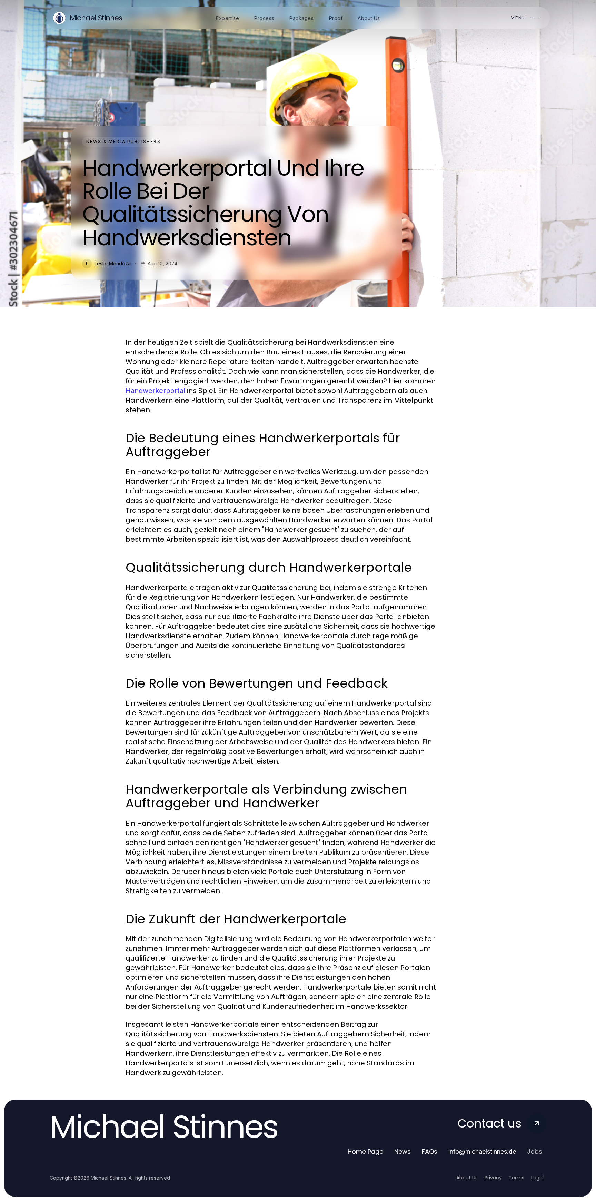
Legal (537, 1177)
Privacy (493, 1177)
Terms (516, 1177)
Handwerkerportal (155, 390)
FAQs (429, 1151)
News (402, 1151)
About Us (467, 1177)
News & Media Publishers (123, 141)
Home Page (365, 1151)
